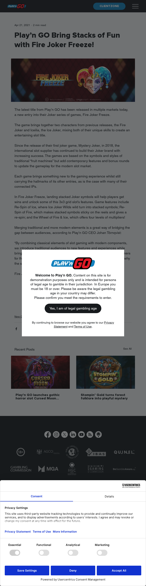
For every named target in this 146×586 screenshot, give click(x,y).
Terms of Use (83, 326)
